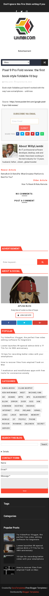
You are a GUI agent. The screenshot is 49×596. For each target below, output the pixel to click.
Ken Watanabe (9, 393)
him (38, 401)
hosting (19, 406)
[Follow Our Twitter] (24, 323)
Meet (22, 393)
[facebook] (16, 12)
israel (37, 410)
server (6, 428)
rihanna (17, 424)
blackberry (39, 397)
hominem (6, 406)
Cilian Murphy (25, 388)
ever (23, 401)
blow (5, 401)
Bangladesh (8, 388)
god (31, 401)
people (22, 419)
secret (41, 424)
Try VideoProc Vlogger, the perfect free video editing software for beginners (30, 537)
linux (13, 415)
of (14, 419)
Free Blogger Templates (36, 588)
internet (6, 410)
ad (3, 397)
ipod (17, 410)
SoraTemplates (18, 588)
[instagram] (27, 12)
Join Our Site (25, 315)
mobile (5, 419)
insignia (30, 406)
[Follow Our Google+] (40, 323)
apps (20, 397)
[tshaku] (32, 9)
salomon (29, 424)
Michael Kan (35, 393)
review (6, 424)
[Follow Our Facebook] (8, 323)
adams (11, 397)
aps (28, 397)
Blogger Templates (31, 592)
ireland (27, 410)
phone (32, 419)
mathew (24, 415)
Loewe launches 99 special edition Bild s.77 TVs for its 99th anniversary (30, 548)
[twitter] (22, 12)
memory (35, 415)
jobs (4, 415)
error (14, 401)
